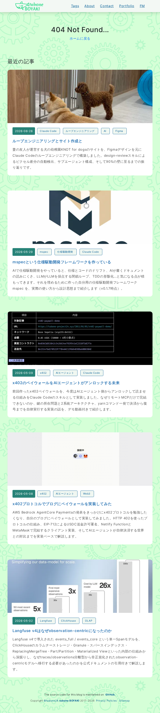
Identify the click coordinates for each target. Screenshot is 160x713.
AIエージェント (65, 372)
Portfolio (126, 6)
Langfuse (46, 620)
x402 (43, 372)
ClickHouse (68, 620)
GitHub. (110, 694)
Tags (75, 6)
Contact (107, 6)
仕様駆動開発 (65, 251)
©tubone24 (51, 700)
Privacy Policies (106, 700)
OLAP (88, 620)
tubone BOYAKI (69, 700)
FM (142, 6)
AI (105, 131)
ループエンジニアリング (80, 131)
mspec (44, 251)
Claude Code (48, 131)
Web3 (86, 493)
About (89, 6)
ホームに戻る (80, 38)
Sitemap (124, 700)
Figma (119, 131)
